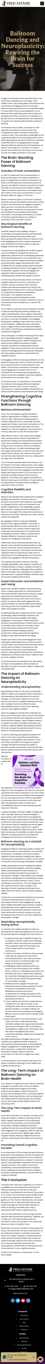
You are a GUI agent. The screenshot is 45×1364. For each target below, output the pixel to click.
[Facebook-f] (12, 1300)
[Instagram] (28, 1300)
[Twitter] (18, 1300)
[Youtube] (23, 1300)
